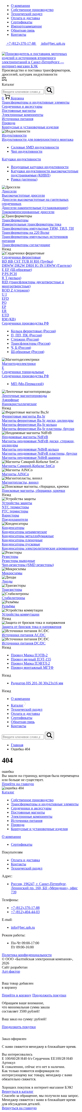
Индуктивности (14, 135)
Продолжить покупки (49, 995)
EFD (5, 298)
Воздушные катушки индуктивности (40, 167)
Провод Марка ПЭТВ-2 (29, 655)
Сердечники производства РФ (25, 323)
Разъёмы (8, 606)
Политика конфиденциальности (27, 955)
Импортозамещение (26, 26)
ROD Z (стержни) (15, 290)
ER (4, 311)
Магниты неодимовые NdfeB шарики (31, 458)
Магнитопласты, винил (20, 482)
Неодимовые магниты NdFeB (25, 437)
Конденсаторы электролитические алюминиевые (40, 548)
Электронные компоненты (22, 115)
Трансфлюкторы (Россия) (30, 343)
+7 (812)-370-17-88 (25, 908)
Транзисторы (12, 590)
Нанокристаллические (19, 404)
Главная (17, 745)
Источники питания (17, 119)
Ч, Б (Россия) (21, 348)
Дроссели (9, 191)
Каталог (17, 705)
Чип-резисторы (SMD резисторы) (28, 565)
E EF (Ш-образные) (17, 270)
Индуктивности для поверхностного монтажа (37, 139)
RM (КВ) (9, 319)
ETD (5, 315)
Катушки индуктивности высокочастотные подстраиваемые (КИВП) (44, 173)
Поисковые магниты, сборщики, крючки (33, 491)
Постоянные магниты (19, 111)
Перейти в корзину (16, 995)
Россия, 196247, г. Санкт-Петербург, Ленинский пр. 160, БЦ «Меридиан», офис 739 (44, 888)
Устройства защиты (17, 503)
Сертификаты (21, 22)
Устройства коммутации (20, 614)
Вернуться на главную (19, 1108)
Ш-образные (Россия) (27, 352)
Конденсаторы (13, 528)
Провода (8, 123)
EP (4, 307)
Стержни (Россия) (25, 339)
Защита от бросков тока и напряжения (31, 627)
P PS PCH (9, 274)
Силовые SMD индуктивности (35, 147)
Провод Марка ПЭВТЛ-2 (30, 663)
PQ (4, 303)
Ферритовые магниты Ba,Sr (23, 416)
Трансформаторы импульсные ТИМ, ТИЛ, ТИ (38, 228)
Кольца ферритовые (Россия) (33, 331)
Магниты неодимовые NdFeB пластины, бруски (39, 453)
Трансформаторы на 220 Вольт (25, 232)
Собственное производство (32, 10)
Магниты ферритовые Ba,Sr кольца (29, 425)
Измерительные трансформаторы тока (31, 224)
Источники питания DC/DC (24, 643)
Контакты (18, 34)
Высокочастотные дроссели (23, 195)
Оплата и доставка (25, 18)
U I (4, 294)
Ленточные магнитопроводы (24, 396)
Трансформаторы (15, 220)
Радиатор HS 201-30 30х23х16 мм (37, 683)
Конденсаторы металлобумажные (28, 536)
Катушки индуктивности (21, 159)
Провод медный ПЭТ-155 (31, 659)
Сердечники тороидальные (23, 372)
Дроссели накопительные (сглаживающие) (35, 208)
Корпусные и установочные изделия (30, 127)
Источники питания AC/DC (24, 635)
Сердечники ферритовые (21, 257)
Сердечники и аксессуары (22, 106)
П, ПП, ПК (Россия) (26, 335)
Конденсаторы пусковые (21, 544)
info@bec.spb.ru (23, 927)
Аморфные (10, 400)
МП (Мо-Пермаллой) (27, 384)
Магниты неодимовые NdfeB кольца (30, 449)
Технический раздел (26, 14)
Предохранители (15, 519)
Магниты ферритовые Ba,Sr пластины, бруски (38, 429)
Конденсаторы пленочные (22, 540)
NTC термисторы (15, 507)
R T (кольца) (11, 278)
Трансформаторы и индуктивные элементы (35, 102)
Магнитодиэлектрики (19, 364)
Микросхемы (12, 573)
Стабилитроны (13, 598)
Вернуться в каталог (17, 1091)
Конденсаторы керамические (24, 532)
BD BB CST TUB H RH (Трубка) (27, 261)
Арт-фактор (11, 971)
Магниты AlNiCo (15, 474)
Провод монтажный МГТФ (32, 667)
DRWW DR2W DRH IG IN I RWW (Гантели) (37, 265)
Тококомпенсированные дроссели (28, 212)
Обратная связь (23, 30)
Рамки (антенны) (24, 179)
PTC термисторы (15, 511)
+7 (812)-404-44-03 (25, 912)
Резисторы (10, 557)
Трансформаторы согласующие (26, 245)
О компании (20, 6)
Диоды (7, 581)
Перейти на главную (18, 784)
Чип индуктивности (26, 151)
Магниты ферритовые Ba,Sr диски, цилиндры (38, 420)
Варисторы (10, 515)
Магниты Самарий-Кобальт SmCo (28, 466)
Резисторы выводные (18, 561)
